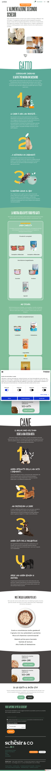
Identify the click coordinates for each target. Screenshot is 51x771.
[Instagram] (13, 747)
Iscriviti (30, 697)
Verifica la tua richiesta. (12, 723)
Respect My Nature (10, 751)
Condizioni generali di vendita (27, 766)
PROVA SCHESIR (25, 4)
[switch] (19, 390)
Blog (6, 753)
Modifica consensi (34, 767)
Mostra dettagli (44, 394)
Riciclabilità (8, 756)
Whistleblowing (24, 767)
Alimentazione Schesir (10, 750)
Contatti (7, 754)
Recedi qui (38, 766)
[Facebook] (11, 747)
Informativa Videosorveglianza (12, 767)
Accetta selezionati (25, 398)
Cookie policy (16, 766)
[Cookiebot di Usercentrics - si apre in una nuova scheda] (44, 372)
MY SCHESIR (42, 751)
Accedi (21, 697)
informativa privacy (22, 719)
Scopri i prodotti (28, 410)
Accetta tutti (41, 398)
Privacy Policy (8, 766)
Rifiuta (9, 398)
